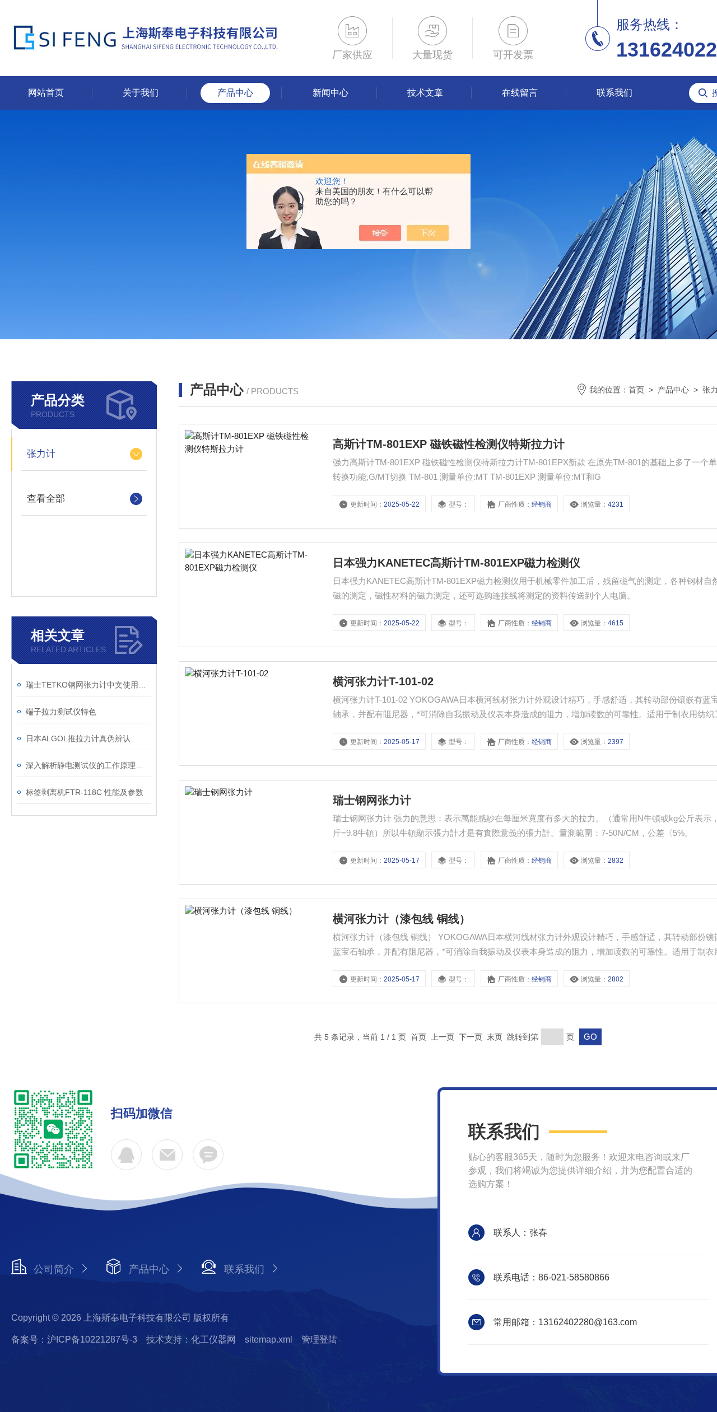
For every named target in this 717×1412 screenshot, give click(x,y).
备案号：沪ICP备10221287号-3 (74, 1339)
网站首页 (46, 92)
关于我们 (141, 92)
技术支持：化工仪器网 (191, 1339)
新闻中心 (330, 92)
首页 (636, 389)
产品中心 (235, 92)
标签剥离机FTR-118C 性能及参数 (84, 792)
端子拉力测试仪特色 (61, 711)
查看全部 (46, 498)
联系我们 (614, 92)
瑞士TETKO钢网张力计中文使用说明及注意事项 (88, 684)
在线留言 (520, 92)
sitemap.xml (268, 1339)
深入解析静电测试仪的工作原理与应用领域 (88, 765)
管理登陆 (319, 1339)
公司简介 (54, 1269)
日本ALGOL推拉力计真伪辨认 (78, 738)
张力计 (41, 453)
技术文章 (425, 92)
